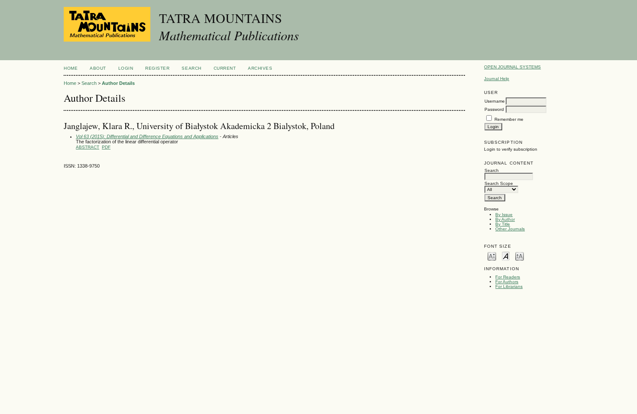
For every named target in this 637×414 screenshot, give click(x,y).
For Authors (506, 281)
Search (191, 68)
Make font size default (505, 256)
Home (71, 68)
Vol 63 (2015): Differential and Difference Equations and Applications (147, 136)
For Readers (507, 277)
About (98, 68)
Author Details (118, 83)
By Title (502, 224)
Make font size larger (519, 256)
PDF (106, 147)
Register (157, 68)
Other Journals (510, 228)
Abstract (87, 147)
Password (494, 109)
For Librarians (509, 286)
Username (494, 101)
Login (125, 68)
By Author (505, 219)
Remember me (508, 119)
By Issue (504, 214)
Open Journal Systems (512, 67)
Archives (260, 68)
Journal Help (496, 78)
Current (225, 68)
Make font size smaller (492, 256)
